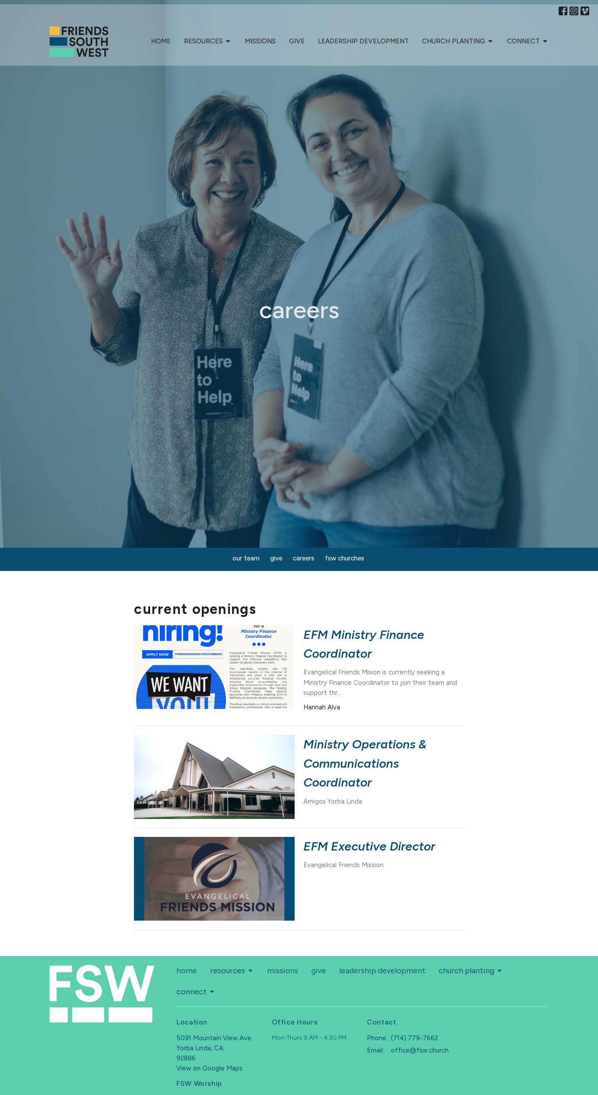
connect (523, 41)
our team (246, 558)
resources (203, 41)
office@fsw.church (420, 1050)
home (161, 41)
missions (260, 41)
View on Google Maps (209, 1068)
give (297, 41)
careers (303, 558)
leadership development (363, 41)
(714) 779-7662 (414, 1038)
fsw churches (344, 558)
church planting (453, 41)
